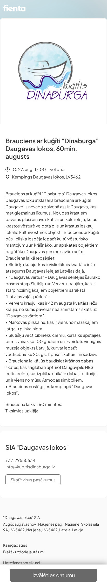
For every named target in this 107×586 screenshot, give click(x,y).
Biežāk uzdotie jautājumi (23, 551)
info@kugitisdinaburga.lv (30, 466)
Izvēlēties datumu (53, 575)
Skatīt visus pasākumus (33, 479)
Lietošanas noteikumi (21, 562)
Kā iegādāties (15, 545)
